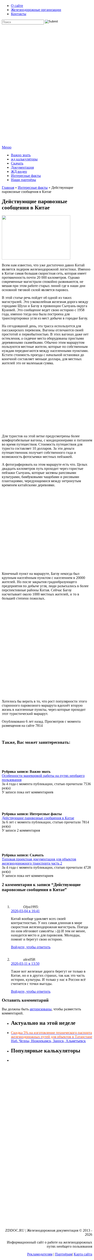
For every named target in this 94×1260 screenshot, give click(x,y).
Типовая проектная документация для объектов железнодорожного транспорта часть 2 (39, 861)
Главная (8, 187)
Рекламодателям (39, 1254)
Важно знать (21, 155)
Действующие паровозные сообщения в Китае (38, 818)
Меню (6, 147)
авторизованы (41, 1009)
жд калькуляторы (24, 159)
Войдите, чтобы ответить (30, 947)
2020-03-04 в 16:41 (25, 911)
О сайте (17, 6)
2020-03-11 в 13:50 (25, 963)
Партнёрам (63, 1254)
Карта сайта (83, 1254)
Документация (22, 167)
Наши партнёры (23, 180)
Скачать (17, 163)
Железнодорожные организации (36, 10)
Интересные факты (26, 176)
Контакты (18, 14)
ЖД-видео (19, 171)
